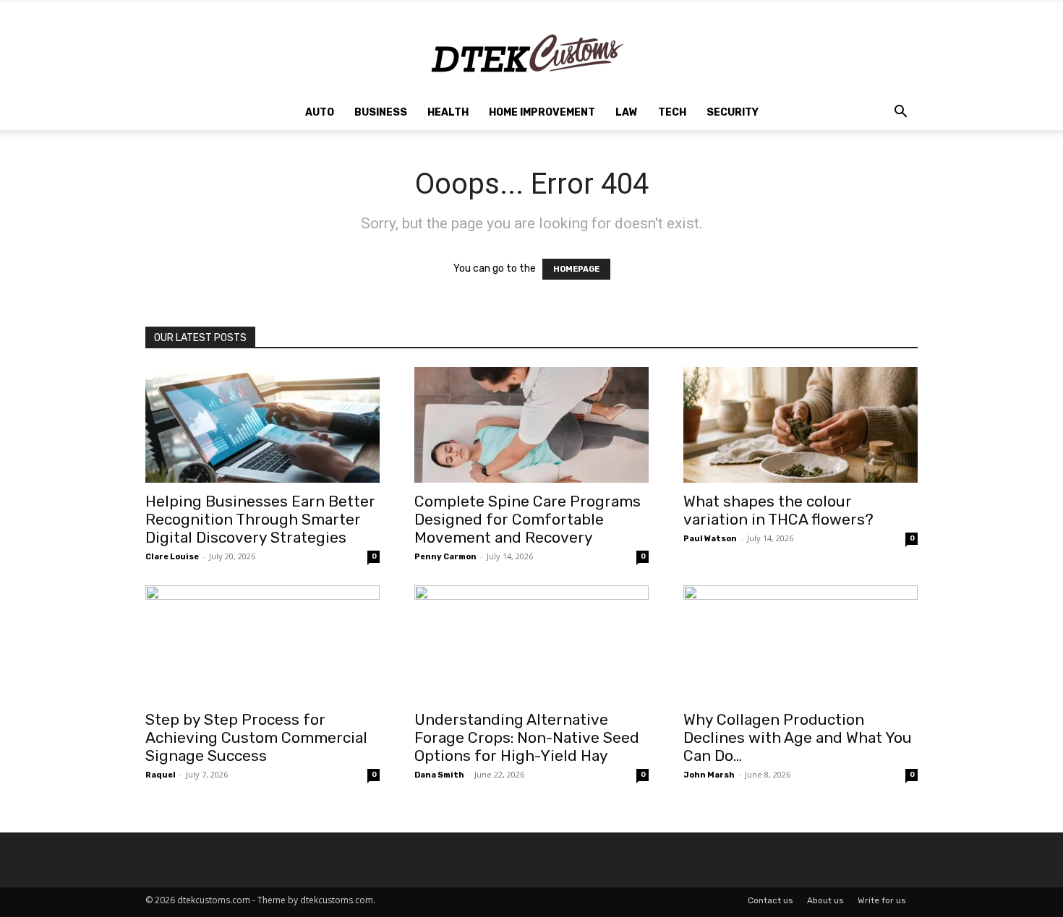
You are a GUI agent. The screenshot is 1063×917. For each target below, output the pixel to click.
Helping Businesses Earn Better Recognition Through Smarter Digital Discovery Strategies (260, 519)
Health (448, 112)
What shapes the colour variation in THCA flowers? (778, 510)
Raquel (160, 775)
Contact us (770, 900)
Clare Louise (172, 556)
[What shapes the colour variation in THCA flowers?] (800, 425)
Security (732, 112)
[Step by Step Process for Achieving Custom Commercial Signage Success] (262, 643)
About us (825, 900)
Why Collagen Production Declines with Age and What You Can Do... (797, 737)
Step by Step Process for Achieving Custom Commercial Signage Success (256, 737)
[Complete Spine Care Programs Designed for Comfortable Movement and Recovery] (531, 425)
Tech (672, 112)
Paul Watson (710, 538)
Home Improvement (542, 112)
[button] (900, 114)
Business (380, 112)
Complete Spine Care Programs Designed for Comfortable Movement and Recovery (527, 519)
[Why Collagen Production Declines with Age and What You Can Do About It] (800, 643)
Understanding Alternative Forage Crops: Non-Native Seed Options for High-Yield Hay (526, 737)
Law (626, 112)
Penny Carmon (445, 556)
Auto (319, 112)
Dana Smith (439, 775)
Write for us (882, 900)
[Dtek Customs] (531, 48)
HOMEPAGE (576, 269)
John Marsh (709, 775)
